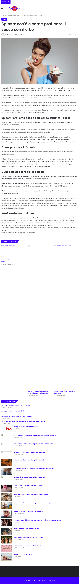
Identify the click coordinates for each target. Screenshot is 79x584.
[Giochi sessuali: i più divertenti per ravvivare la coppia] (6, 505)
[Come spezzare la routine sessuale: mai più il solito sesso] (6, 471)
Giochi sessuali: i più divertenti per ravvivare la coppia (32, 503)
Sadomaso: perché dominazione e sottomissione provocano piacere (37, 520)
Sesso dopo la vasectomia (22, 554)
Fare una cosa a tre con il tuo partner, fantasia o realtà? (33, 444)
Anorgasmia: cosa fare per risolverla (14, 411)
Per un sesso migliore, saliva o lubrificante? (16, 416)
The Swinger (8, 34)
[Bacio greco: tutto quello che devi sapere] (66, 317)
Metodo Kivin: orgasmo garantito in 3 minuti (29, 477)
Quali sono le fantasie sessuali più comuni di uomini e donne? (35, 435)
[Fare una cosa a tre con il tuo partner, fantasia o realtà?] (6, 446)
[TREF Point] (14, 8)
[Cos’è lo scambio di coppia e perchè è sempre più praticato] (39, 317)
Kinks (9, 15)
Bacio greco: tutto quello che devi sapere (64, 392)
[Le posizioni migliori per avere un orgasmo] (6, 514)
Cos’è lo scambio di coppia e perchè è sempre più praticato (38, 392)
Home (4, 15)
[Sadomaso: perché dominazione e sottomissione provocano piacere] (6, 522)
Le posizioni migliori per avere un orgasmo (28, 511)
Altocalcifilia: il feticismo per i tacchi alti (15, 406)
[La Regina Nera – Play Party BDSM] (6, 429)
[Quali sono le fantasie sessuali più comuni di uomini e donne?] (6, 437)
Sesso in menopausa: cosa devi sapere (27, 546)
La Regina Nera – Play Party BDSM (25, 427)
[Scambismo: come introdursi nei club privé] (6, 488)
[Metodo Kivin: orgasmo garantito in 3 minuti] (6, 479)
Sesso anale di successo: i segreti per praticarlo (30, 460)
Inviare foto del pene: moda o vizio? (11, 261)
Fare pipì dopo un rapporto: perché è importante (30, 494)
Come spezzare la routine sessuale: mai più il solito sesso (33, 469)
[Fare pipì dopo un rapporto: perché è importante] (6, 497)
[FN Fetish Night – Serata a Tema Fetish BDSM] (6, 454)
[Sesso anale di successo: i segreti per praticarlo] (6, 462)
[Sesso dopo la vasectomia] (6, 557)
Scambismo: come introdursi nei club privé (28, 486)
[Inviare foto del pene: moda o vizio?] (13, 251)
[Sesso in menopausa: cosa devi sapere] (6, 548)
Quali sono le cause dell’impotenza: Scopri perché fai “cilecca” (23, 421)
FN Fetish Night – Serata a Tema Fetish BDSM (29, 452)
